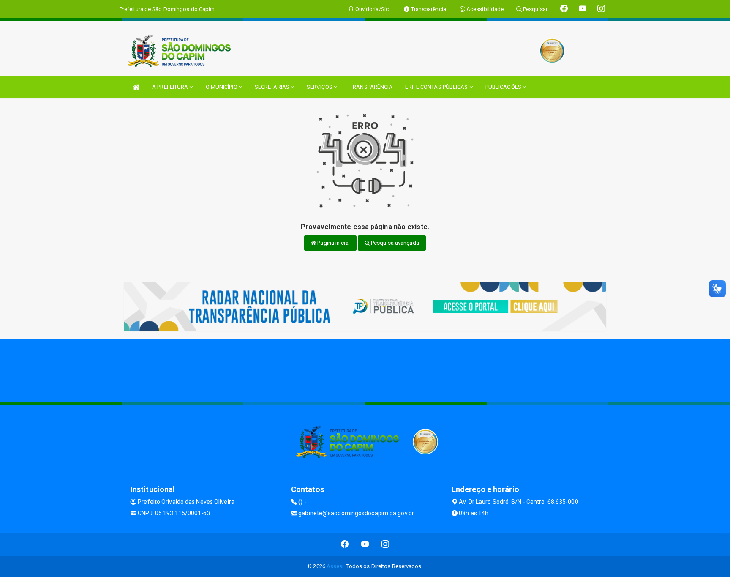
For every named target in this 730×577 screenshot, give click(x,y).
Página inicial (333, 243)
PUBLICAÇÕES (504, 87)
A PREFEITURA (170, 87)
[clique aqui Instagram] (385, 544)
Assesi (335, 566)
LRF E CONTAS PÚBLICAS (437, 87)
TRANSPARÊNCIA (371, 87)
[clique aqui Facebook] (345, 544)
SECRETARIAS (273, 87)
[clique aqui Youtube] (365, 544)
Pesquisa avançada (394, 243)
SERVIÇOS (320, 87)
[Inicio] (136, 87)
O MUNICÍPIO (222, 87)
